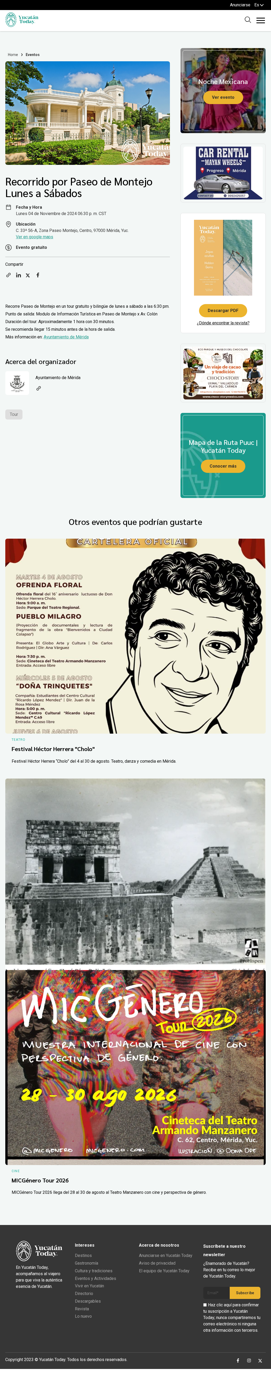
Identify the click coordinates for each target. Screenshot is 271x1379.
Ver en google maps (34, 236)
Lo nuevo (83, 1316)
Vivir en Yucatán (89, 1285)
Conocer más (223, 466)
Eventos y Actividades (95, 1278)
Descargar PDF (223, 310)
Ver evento (223, 97)
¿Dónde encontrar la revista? (223, 322)
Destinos (83, 1255)
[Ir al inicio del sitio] (21, 25)
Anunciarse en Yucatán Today (165, 1255)
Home (13, 55)
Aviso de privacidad (157, 1263)
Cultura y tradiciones (93, 1270)
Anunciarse (240, 4)
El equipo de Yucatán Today (164, 1270)
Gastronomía (86, 1263)
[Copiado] (8, 276)
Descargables (88, 1301)
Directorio (84, 1293)
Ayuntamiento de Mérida (66, 336)
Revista (82, 1308)
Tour (14, 414)
